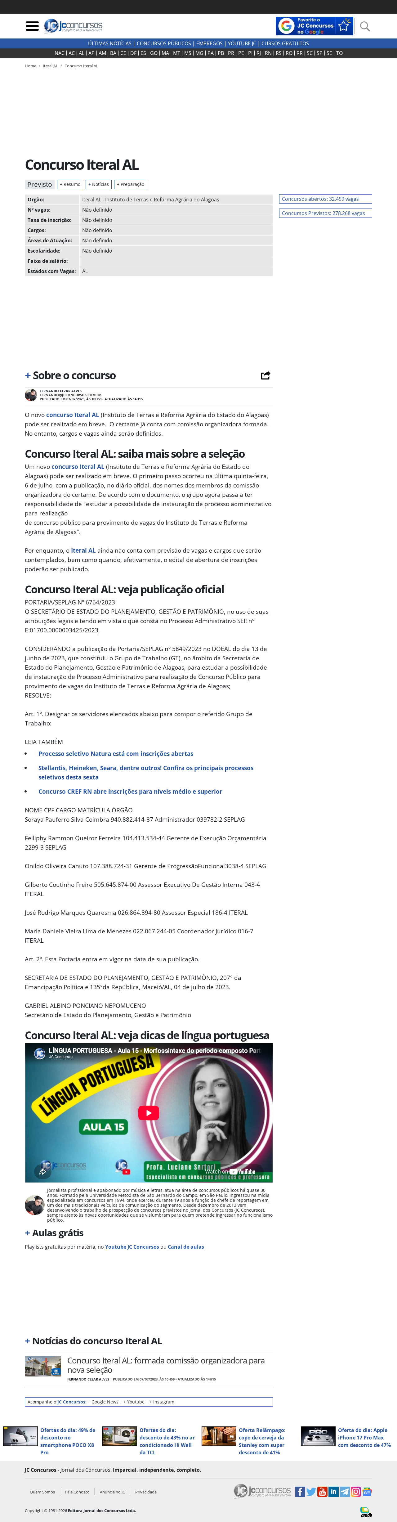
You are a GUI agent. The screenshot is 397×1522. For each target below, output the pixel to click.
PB (221, 53)
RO (289, 53)
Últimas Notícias (110, 43)
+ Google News (103, 1402)
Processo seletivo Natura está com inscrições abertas (115, 753)
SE (329, 53)
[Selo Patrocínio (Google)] (314, 25)
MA (165, 53)
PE (241, 53)
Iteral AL (83, 550)
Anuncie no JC (112, 1492)
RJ (258, 53)
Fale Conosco (77, 1492)
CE (123, 53)
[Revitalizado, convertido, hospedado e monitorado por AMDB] (366, 1511)
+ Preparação (130, 184)
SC (310, 53)
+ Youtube (134, 1402)
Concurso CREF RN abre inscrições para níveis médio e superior (130, 791)
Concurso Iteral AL (81, 66)
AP (91, 53)
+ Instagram (161, 1402)
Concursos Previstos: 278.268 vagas (323, 213)
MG (199, 53)
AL (81, 53)
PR (231, 53)
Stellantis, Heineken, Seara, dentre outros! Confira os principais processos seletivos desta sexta (145, 772)
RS (279, 53)
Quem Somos (42, 1492)
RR (300, 53)
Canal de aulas (186, 1246)
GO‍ (154, 53)
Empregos (209, 43)
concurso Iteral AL (72, 415)
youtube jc (242, 43)
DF (133, 53)
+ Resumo (70, 184)
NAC (60, 53)
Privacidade (146, 1492)
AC (72, 53)
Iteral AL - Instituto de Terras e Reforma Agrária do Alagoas (150, 199)
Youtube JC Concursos (132, 1246)
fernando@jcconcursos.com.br (70, 395)
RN (268, 53)
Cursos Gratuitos (285, 43)
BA (113, 53)
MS (187, 53)
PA (210, 53)
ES (143, 53)
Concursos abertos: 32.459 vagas (320, 198)
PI (250, 53)
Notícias (98, 184)
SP (320, 53)
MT (176, 53)
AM (102, 53)
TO (339, 53)
